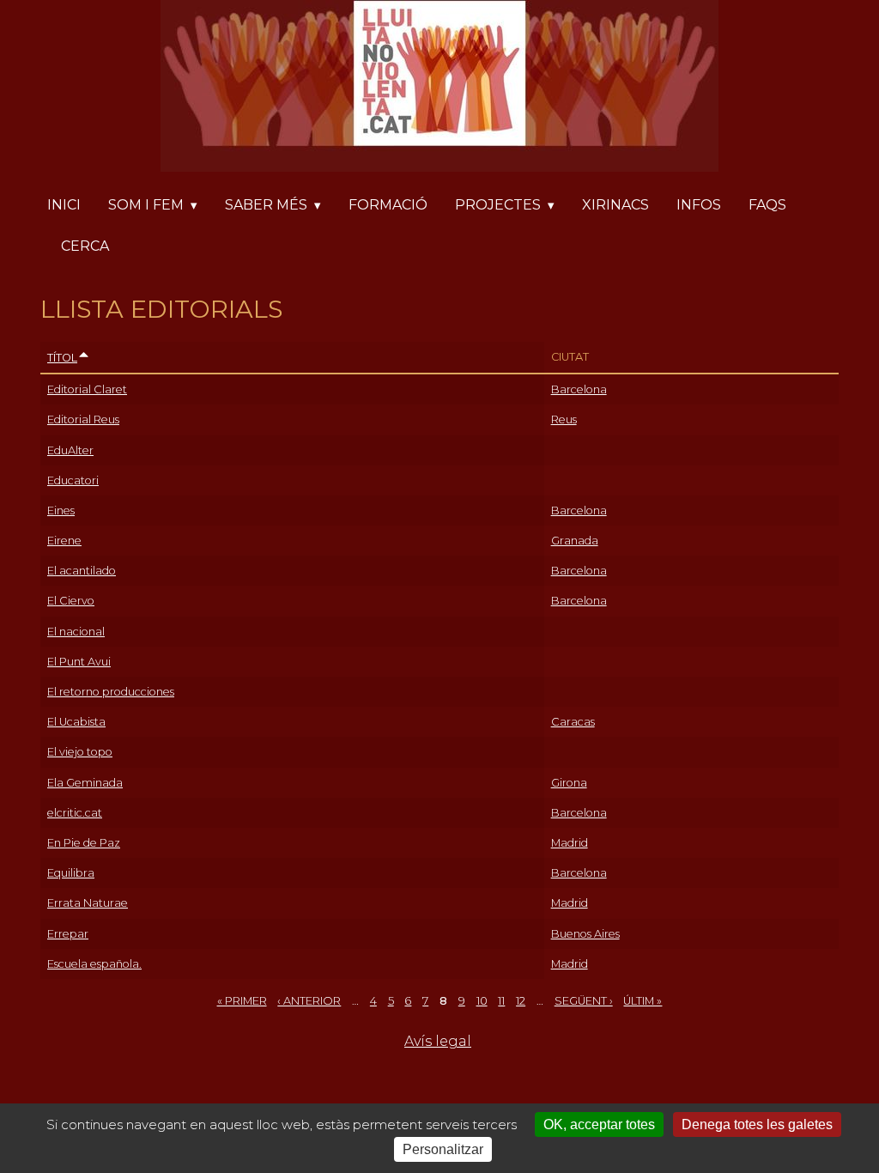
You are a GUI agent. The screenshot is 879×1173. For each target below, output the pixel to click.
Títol (62, 357)
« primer (242, 1000)
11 (501, 1000)
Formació (388, 205)
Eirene (64, 540)
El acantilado (81, 570)
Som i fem (146, 205)
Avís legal (437, 1041)
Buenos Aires (585, 933)
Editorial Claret (87, 389)
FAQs (767, 205)
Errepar (67, 933)
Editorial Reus (83, 419)
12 (520, 1000)
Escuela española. (94, 963)
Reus (564, 419)
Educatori (73, 480)
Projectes (498, 205)
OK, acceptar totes (599, 1124)
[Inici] (439, 89)
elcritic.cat (74, 812)
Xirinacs (615, 205)
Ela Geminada (85, 782)
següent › (584, 1000)
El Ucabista (76, 721)
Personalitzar (443, 1149)
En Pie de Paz (83, 842)
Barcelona (579, 389)
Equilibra (70, 872)
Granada (574, 540)
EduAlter (70, 450)
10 (482, 1000)
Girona (569, 782)
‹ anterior (309, 1000)
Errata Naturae (87, 902)
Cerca (85, 246)
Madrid (569, 842)
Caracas (573, 721)
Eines (61, 510)
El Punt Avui (79, 661)
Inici (64, 205)
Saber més (266, 205)
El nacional (76, 631)
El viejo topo (79, 751)
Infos (698, 205)
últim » (642, 1000)
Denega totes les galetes (757, 1124)
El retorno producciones (110, 691)
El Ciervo (70, 600)
